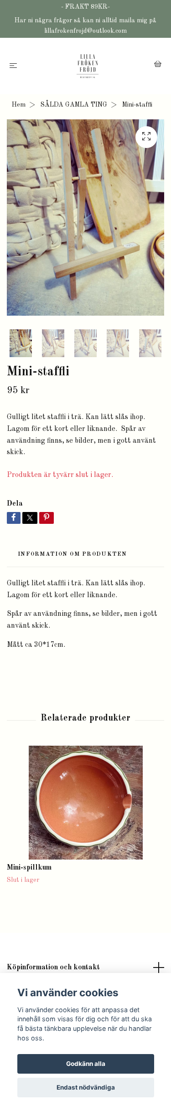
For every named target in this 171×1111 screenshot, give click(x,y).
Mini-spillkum (29, 867)
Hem (19, 105)
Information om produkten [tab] (72, 554)
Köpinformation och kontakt (53, 967)
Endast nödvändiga (86, 1087)
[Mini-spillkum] (85, 803)
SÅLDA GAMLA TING (74, 105)
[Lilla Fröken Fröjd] (87, 66)
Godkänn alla (85, 1063)
